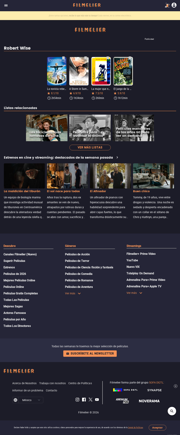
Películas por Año (15, 319)
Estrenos (9, 267)
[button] (39, 400)
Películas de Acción (77, 254)
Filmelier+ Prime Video (141, 253)
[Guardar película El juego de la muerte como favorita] (130, 58)
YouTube (132, 260)
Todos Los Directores (17, 326)
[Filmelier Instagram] (77, 400)
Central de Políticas (135, 427)
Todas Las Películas (16, 300)
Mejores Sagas (13, 306)
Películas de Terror (77, 261)
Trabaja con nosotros (52, 383)
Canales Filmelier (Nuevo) (20, 254)
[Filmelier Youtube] (97, 400)
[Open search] (172, 411)
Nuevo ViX (133, 266)
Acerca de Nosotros (24, 383)
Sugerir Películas (14, 261)
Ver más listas (90, 147)
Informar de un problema (27, 390)
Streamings (134, 246)
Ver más (70, 293)
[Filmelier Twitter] (90, 400)
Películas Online (14, 287)
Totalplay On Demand (140, 273)
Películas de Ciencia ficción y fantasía (89, 267)
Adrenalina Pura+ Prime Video (146, 280)
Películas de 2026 (15, 274)
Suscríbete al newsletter (92, 353)
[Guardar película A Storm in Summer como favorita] (85, 58)
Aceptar (157, 428)
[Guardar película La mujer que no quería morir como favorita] (108, 58)
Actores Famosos (15, 313)
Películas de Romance (79, 280)
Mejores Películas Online (19, 280)
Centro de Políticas (80, 383)
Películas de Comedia (79, 274)
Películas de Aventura (79, 287)
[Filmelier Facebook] (84, 400)
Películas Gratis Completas (21, 293)
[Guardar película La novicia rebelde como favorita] (63, 58)
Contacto (51, 390)
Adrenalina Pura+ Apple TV (144, 286)
